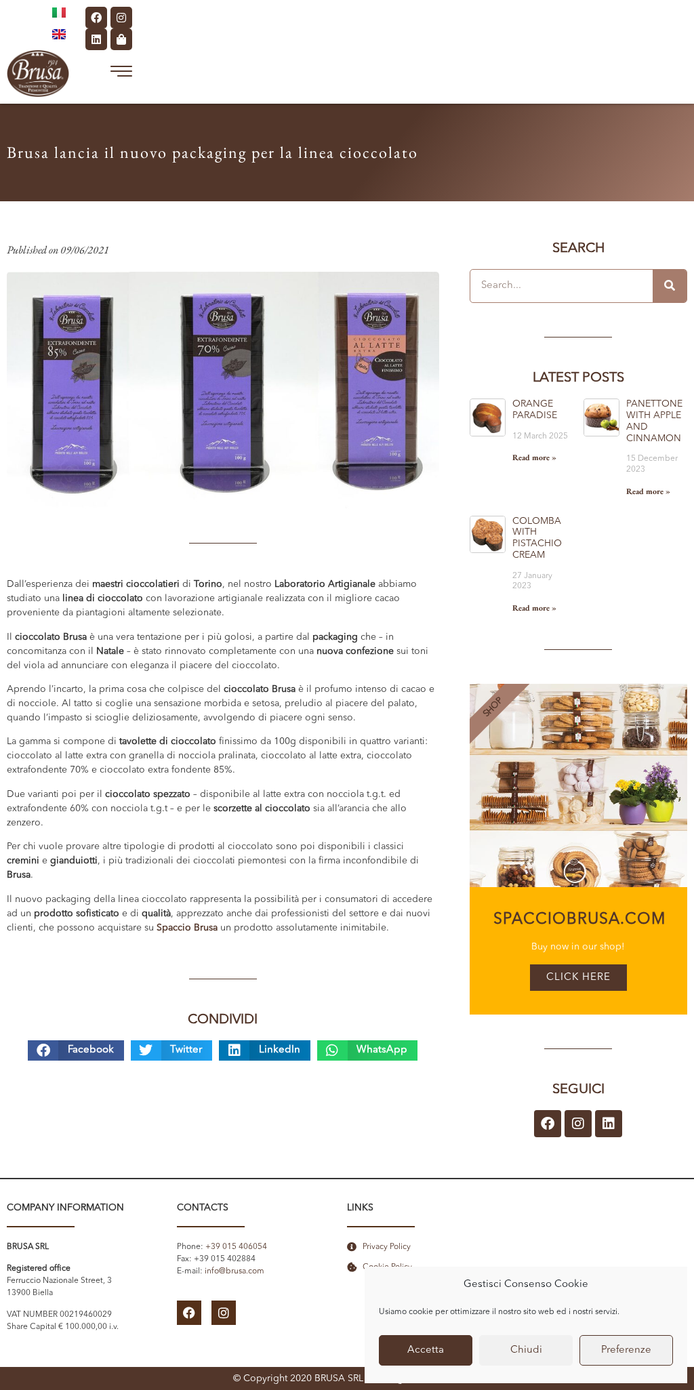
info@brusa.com (234, 1271)
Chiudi (526, 1350)
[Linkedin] (96, 39)
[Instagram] (121, 17)
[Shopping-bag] (121, 39)
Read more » (534, 457)
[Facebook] (96, 17)
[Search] (670, 286)
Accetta (425, 1350)
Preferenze (626, 1350)
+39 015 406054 (236, 1247)
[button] (76, 1050)
